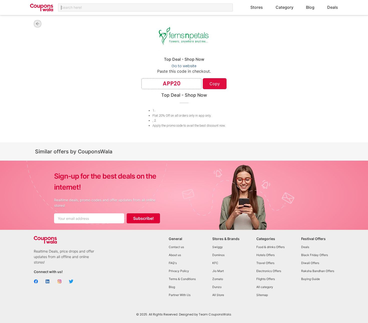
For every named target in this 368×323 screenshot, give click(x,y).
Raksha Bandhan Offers (317, 271)
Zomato (217, 279)
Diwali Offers (310, 263)
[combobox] (145, 7)
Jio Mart (218, 271)
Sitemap (262, 295)
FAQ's (173, 263)
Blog (310, 7)
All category (264, 287)
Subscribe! (143, 218)
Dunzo (217, 287)
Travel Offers (265, 263)
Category (284, 7)
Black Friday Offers (314, 255)
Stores (256, 7)
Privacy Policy (179, 271)
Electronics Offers (268, 271)
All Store (218, 295)
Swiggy (217, 247)
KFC (215, 263)
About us (175, 255)
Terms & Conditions (182, 279)
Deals (332, 7)
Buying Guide (310, 279)
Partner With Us (180, 295)
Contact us (176, 247)
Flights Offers (265, 279)
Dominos (218, 255)
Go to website (184, 66)
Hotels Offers (265, 255)
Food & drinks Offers (270, 247)
